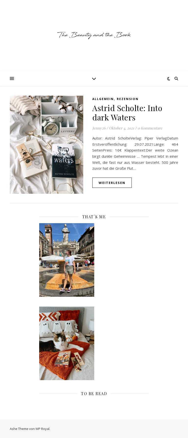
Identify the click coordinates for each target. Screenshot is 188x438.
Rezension (128, 99)
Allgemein (103, 99)
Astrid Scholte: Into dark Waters (127, 112)
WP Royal (42, 428)
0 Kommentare (150, 128)
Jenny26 (99, 128)
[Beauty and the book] (94, 35)
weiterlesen (112, 182)
